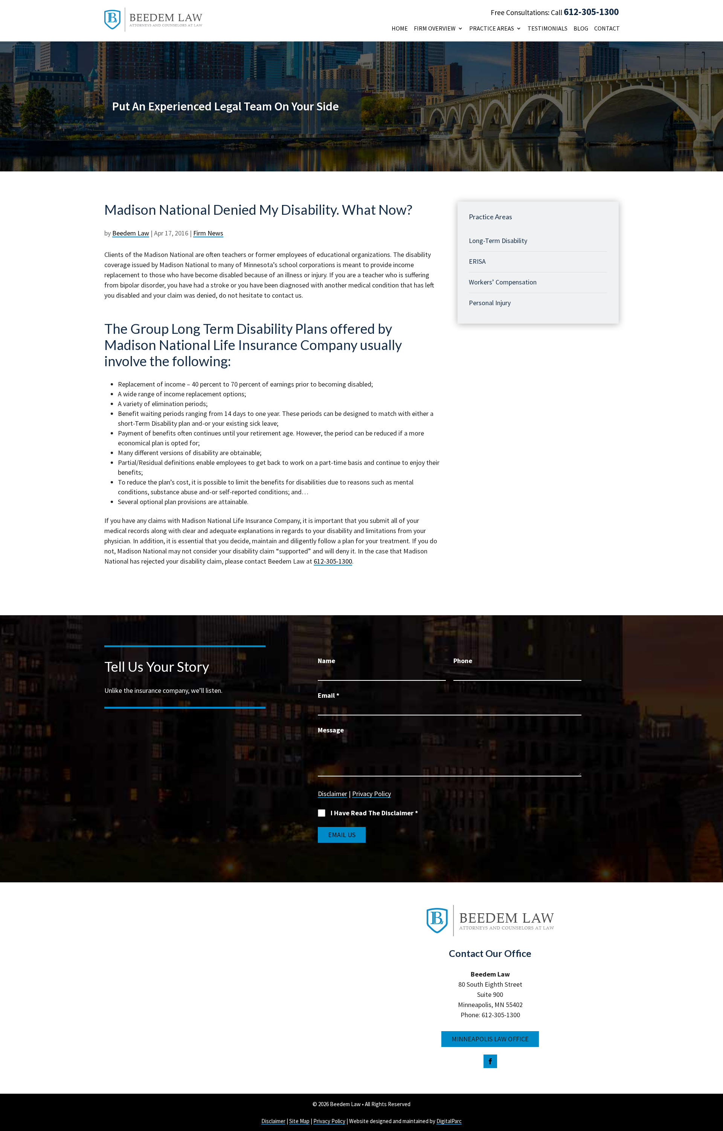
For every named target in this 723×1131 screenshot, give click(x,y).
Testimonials (547, 29)
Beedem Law (130, 233)
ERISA (477, 261)
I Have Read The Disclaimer (374, 813)
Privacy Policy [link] (329, 1121)
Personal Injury (490, 302)
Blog (581, 29)
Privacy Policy (371, 793)
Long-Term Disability (498, 240)
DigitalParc (449, 1121)
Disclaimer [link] (273, 1121)
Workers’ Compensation (503, 282)
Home (400, 29)
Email (328, 695)
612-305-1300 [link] (333, 561)
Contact (607, 29)
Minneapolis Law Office (490, 1039)
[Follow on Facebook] (490, 1061)
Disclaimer (332, 793)
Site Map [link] (299, 1121)
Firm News (208, 233)
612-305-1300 (591, 12)
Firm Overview (435, 29)
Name (326, 660)
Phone (462, 660)
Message (331, 730)
